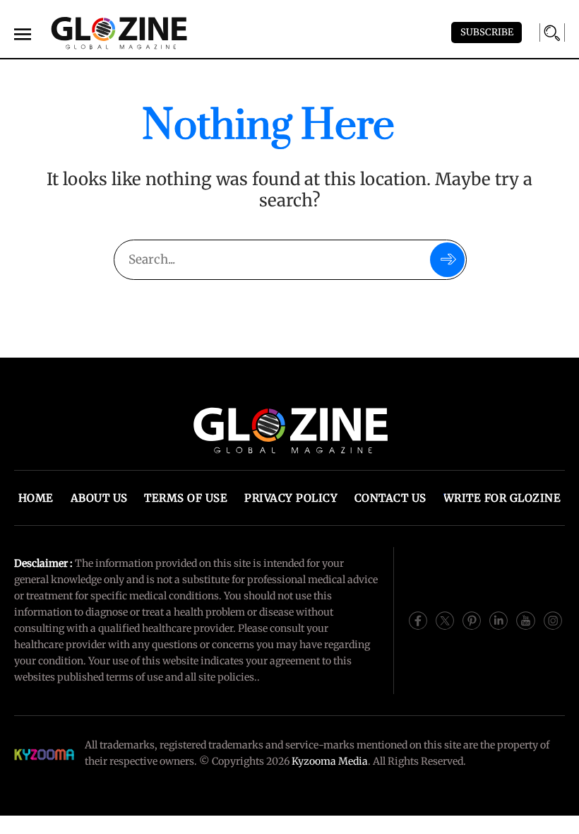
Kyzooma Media (330, 761)
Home (36, 498)
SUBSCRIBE (486, 32)
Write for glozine (502, 498)
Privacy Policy (291, 498)
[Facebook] (418, 620)
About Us (99, 498)
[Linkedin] (498, 620)
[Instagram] (553, 620)
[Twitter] (445, 620)
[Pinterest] (472, 620)
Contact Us (390, 498)
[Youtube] (525, 620)
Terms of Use (185, 498)
